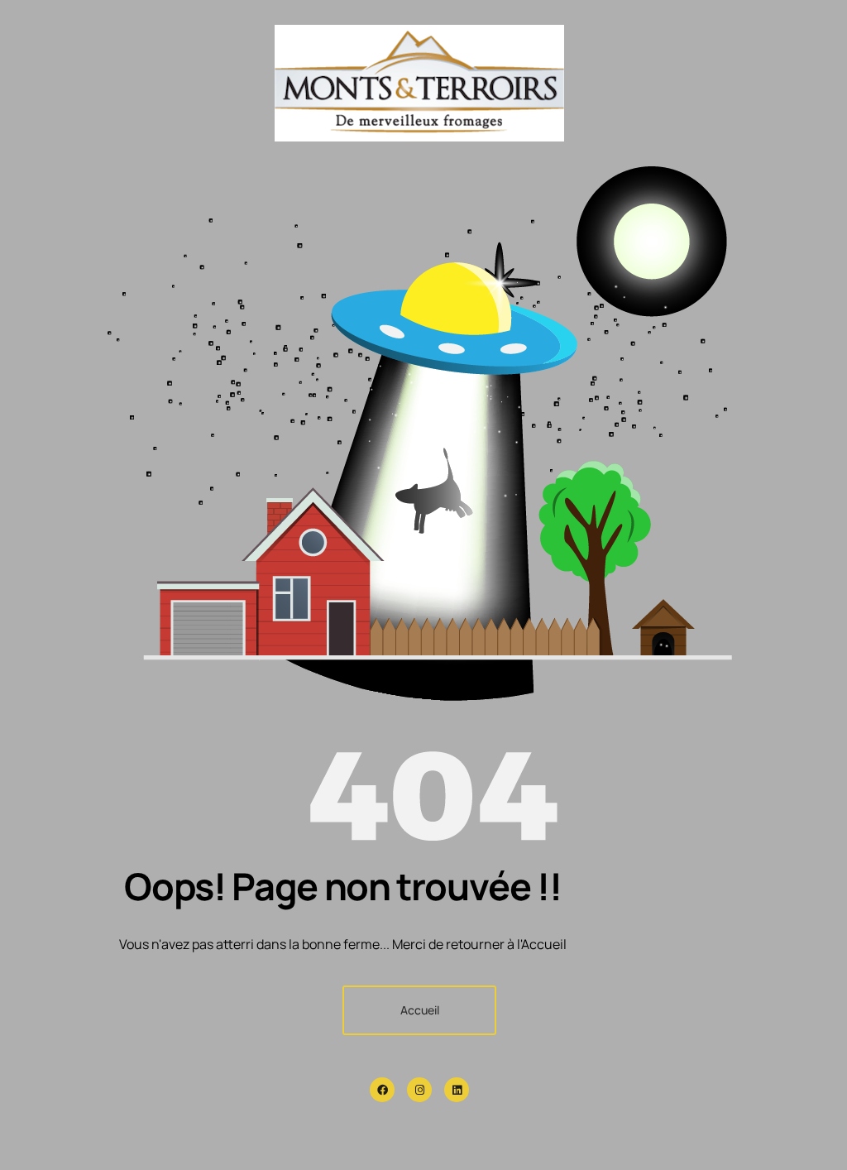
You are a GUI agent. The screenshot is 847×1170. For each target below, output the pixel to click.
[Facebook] (382, 1089)
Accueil (419, 1010)
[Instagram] (419, 1089)
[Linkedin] (456, 1089)
